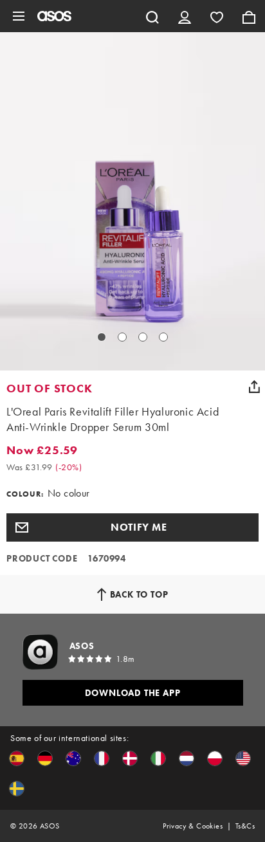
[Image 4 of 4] (163, 337)
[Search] (152, 16)
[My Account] (185, 16)
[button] (132, 527)
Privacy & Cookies (193, 826)
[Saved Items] (217, 16)
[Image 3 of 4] (142, 337)
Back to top (139, 594)
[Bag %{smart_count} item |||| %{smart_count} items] (249, 16)
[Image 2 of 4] (122, 337)
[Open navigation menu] (18, 16)
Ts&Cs (245, 826)
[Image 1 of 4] (101, 337)
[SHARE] (254, 386)
